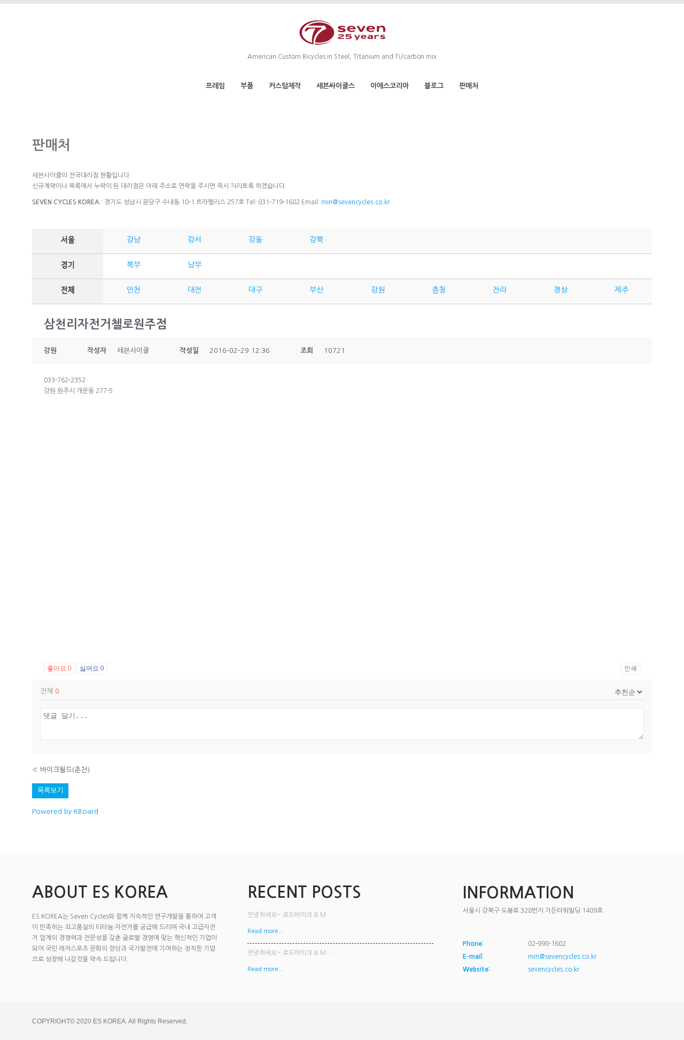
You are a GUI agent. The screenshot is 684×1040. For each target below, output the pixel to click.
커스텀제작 (285, 85)
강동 (255, 239)
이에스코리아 (389, 85)
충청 (439, 290)
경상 (561, 290)
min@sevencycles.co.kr (355, 202)
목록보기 (50, 790)
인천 (134, 290)
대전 (194, 290)
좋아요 (59, 668)
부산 (316, 290)
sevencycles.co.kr (553, 969)
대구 (255, 290)
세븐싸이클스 (335, 85)
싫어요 (92, 668)
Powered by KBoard (65, 811)
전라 (500, 290)
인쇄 (630, 668)
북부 (134, 264)
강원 (378, 290)
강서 (194, 239)
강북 (316, 239)
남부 (194, 264)
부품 (246, 85)
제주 (621, 290)
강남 (134, 239)
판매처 (468, 85)
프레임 (215, 85)
